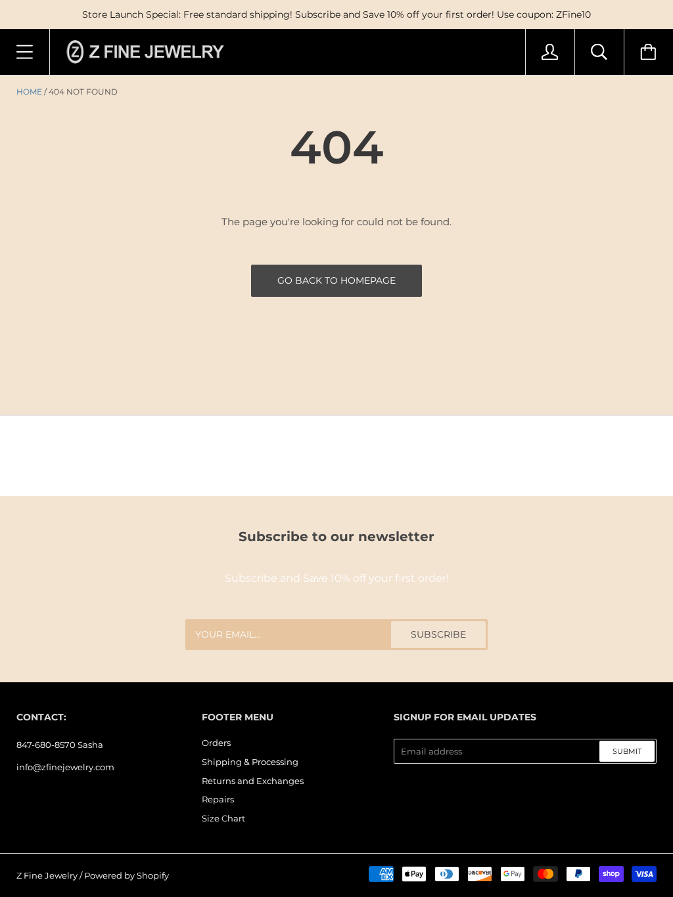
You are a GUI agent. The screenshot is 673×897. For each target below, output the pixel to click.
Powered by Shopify (126, 875)
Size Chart (223, 818)
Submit (627, 751)
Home (29, 92)
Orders (216, 742)
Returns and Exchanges (253, 781)
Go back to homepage (336, 280)
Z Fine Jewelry (47, 875)
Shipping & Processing (250, 761)
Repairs (218, 799)
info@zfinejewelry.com (65, 767)
